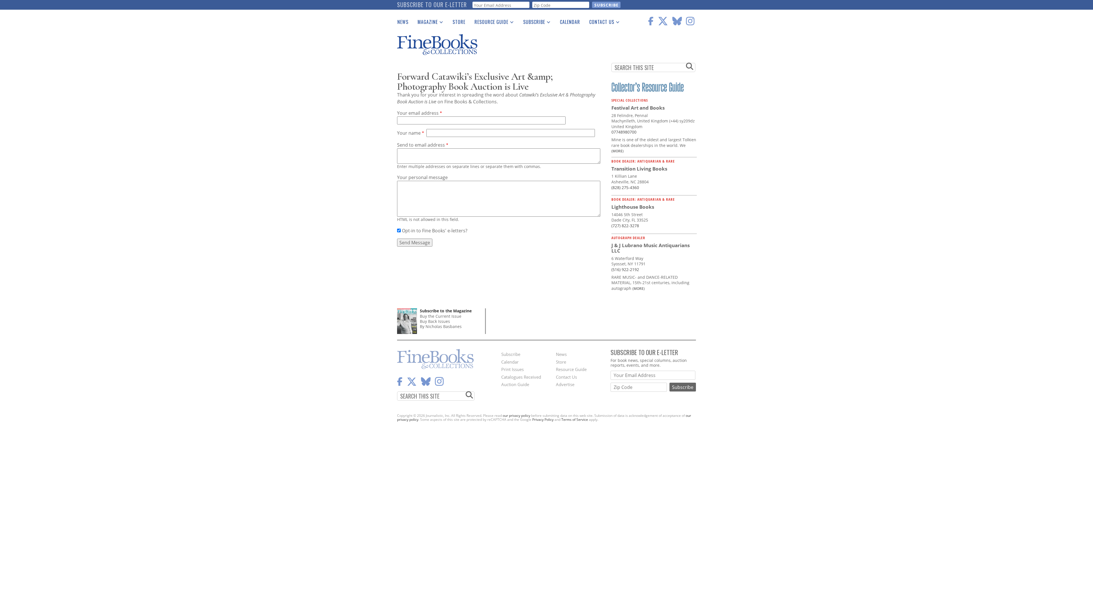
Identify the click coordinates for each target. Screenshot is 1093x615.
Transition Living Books (639, 168)
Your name (409, 133)
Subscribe (532, 23)
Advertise (565, 384)
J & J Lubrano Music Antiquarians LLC (650, 248)
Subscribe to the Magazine (446, 310)
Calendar (570, 22)
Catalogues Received (521, 377)
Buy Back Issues (435, 321)
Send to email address (421, 145)
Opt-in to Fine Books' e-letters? (434, 230)
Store (459, 22)
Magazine (425, 23)
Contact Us (599, 23)
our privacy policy (516, 415)
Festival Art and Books (638, 107)
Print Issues (512, 369)
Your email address (418, 113)
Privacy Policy (543, 419)
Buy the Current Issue (440, 316)
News (402, 22)
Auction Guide (515, 384)
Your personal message (422, 177)
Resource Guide (489, 23)
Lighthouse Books (632, 207)
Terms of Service (574, 419)
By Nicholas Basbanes (441, 326)
